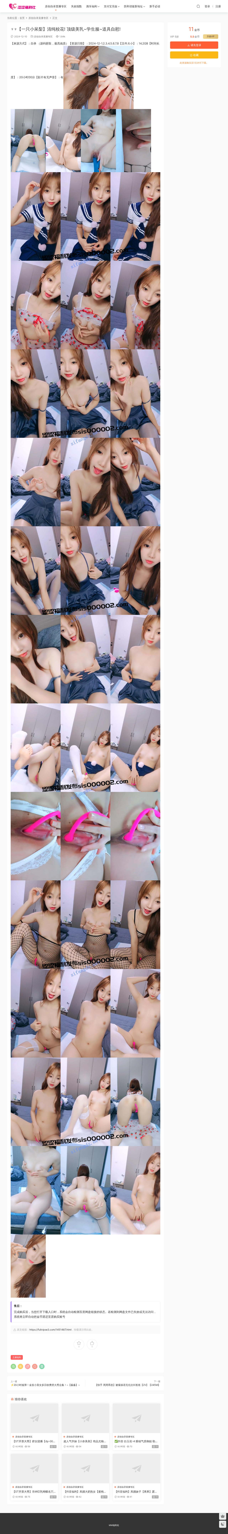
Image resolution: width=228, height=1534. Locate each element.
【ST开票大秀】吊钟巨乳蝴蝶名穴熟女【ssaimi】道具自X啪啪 (34, 1491)
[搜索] (198, 6)
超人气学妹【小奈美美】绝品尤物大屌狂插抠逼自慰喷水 (85, 1441)
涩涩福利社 (22, 6)
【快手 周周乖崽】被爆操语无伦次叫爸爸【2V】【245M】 (127, 1384)
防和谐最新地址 (133, 6)
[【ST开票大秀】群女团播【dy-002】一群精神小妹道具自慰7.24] (34, 1418)
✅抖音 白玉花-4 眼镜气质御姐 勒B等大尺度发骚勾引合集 (136, 1441)
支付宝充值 (110, 6)
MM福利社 (114, 1525)
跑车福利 (91, 6)
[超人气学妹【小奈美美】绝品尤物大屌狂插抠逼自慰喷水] (85, 1418)
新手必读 (154, 6)
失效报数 (76, 6)
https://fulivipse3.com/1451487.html (50, 1329)
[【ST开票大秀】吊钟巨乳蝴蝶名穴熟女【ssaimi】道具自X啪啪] (34, 1468)
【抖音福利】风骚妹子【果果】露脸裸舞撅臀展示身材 (136, 1491)
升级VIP (210, 36)
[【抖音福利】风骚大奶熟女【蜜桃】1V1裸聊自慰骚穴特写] (85, 1468)
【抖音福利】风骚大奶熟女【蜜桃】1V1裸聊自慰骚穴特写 (85, 1491)
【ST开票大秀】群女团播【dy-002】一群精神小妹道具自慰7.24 (32, 1441)
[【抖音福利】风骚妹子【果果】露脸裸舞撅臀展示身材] (136, 1468)
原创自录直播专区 (55, 6)
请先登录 (195, 45)
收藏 (196, 55)
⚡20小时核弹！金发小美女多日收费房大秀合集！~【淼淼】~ (45, 1384)
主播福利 (16, 1357)
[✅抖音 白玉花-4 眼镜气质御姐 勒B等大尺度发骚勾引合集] (136, 1418)
